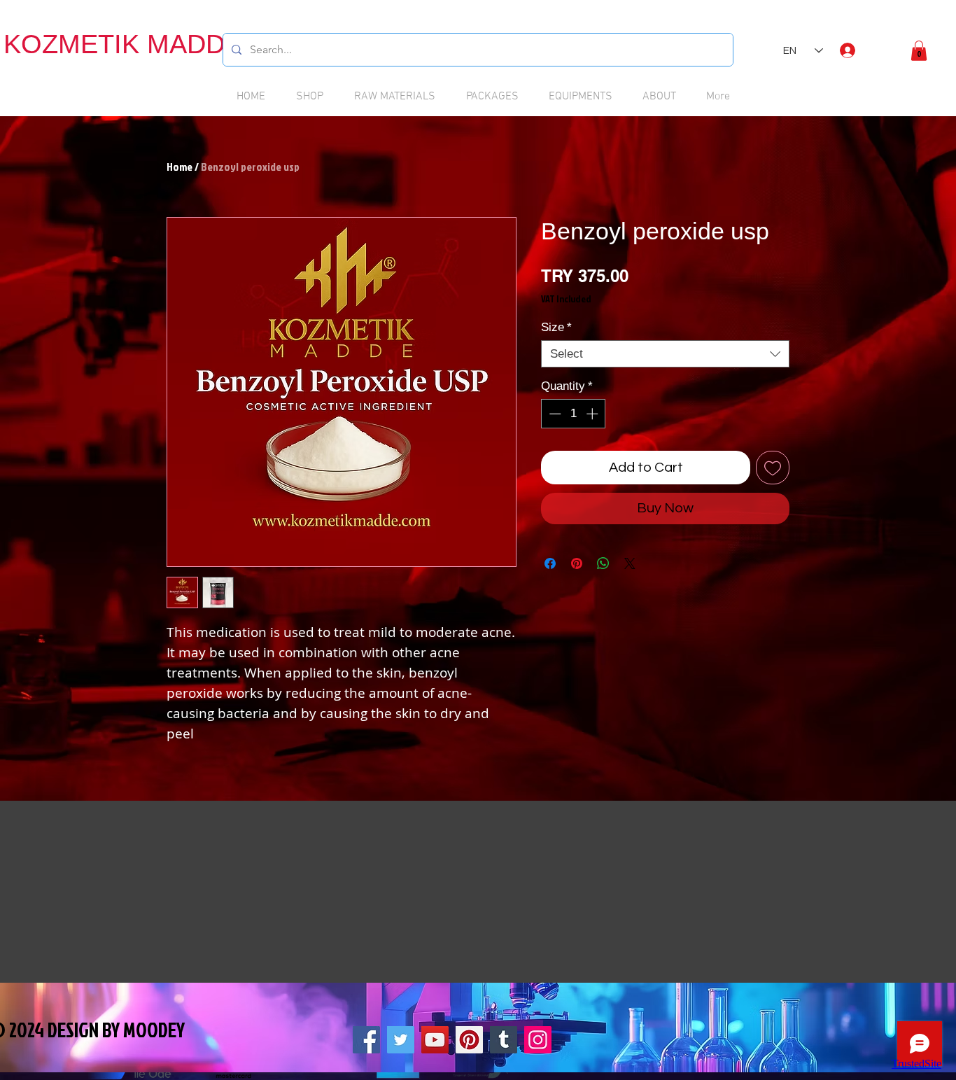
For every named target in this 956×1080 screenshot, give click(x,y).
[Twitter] (400, 1039)
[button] (919, 51)
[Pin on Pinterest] (576, 563)
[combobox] (665, 353)
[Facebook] (366, 1039)
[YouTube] (435, 1039)
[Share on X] (629, 563)
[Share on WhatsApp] (603, 563)
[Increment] (593, 414)
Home (179, 166)
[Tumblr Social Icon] (503, 1039)
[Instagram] (537, 1039)
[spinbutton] (573, 414)
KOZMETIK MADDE (122, 44)
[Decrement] (553, 414)
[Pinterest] (469, 1039)
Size (556, 327)
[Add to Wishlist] (772, 467)
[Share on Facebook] (550, 563)
